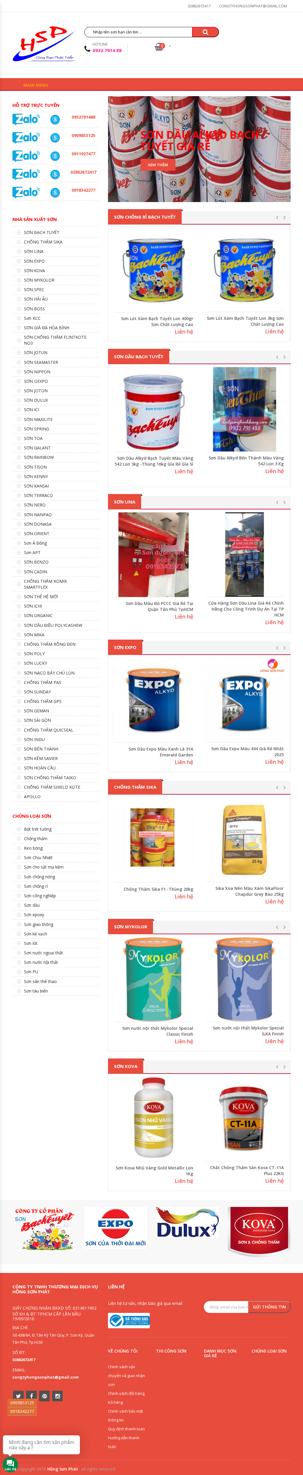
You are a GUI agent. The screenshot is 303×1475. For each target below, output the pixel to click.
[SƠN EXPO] (115, 1228)
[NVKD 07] (55, 156)
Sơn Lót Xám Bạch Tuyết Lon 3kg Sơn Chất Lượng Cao (245, 321)
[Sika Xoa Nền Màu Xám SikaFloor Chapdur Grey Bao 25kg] (244, 840)
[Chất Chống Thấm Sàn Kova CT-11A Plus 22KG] (244, 1119)
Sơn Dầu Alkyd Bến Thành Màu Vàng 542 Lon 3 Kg (246, 461)
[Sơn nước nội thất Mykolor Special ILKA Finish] (244, 979)
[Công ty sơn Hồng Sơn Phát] (43, 46)
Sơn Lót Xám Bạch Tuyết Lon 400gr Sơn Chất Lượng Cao (157, 321)
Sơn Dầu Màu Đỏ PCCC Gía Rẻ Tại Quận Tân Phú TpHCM (159, 606)
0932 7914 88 (107, 50)
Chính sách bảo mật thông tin (125, 1415)
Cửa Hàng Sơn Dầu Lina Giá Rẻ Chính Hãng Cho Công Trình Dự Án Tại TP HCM (246, 609)
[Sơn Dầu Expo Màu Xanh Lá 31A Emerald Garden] (153, 700)
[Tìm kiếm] (205, 32)
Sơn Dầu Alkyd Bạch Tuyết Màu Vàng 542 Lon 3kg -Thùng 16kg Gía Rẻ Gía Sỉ (154, 461)
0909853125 (22, 1402)
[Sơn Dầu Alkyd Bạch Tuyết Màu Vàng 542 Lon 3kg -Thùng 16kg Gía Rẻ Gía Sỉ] (153, 409)
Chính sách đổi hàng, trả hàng (126, 1398)
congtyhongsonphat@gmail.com (253, 6)
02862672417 (199, 6)
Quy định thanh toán (126, 1429)
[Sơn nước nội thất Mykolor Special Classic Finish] (153, 979)
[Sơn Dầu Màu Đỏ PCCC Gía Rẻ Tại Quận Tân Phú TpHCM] (153, 554)
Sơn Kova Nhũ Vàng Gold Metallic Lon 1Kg (154, 1171)
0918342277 (22, 1411)
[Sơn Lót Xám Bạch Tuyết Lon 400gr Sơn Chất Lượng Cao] (153, 269)
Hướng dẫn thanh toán (123, 1442)
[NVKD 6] (55, 138)
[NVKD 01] (55, 119)
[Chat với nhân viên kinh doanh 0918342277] (26, 119)
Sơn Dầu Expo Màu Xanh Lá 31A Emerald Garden (160, 752)
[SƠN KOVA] (259, 1232)
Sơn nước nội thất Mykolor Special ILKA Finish (248, 1031)
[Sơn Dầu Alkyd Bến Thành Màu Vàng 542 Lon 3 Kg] (244, 409)
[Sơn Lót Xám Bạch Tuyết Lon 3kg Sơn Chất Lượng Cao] (244, 269)
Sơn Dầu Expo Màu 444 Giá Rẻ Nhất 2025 (247, 751)
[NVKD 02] (55, 193)
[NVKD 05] (55, 174)
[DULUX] (187, 1222)
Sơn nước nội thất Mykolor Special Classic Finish (157, 1031)
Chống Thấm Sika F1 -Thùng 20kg (158, 889)
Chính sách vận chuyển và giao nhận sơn (126, 1375)
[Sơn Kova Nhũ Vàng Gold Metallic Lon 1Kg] (153, 1119)
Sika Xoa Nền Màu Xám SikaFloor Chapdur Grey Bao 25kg (249, 891)
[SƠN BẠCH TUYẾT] (43, 1229)
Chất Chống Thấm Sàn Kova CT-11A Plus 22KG (247, 1170)
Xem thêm (158, 164)
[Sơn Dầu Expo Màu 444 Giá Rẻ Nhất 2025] (244, 700)
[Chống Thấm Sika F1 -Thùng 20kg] (153, 840)
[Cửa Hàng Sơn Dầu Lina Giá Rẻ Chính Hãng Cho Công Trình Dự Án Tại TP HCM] (244, 554)
